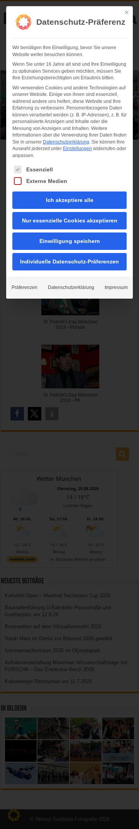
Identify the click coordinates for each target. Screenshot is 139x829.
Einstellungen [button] (77, 148)
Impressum (116, 287)
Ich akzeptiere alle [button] (69, 200)
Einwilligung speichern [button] (69, 241)
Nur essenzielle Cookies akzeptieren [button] (69, 220)
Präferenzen (24, 287)
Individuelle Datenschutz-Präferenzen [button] (69, 261)
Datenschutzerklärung (66, 142)
